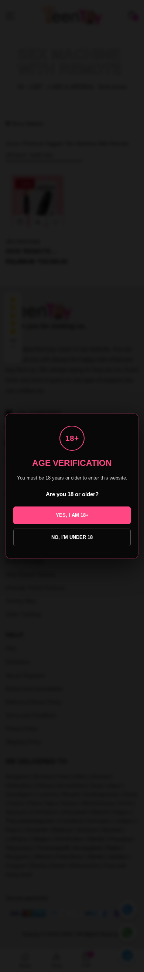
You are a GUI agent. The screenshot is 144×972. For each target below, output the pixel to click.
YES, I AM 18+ (72, 515)
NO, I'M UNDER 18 (72, 537)
